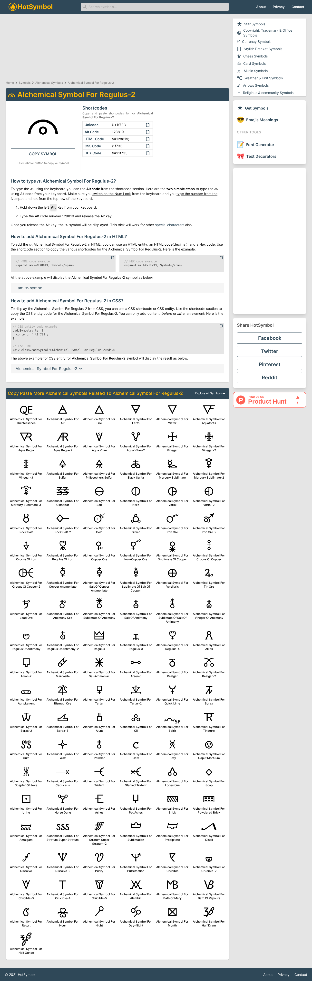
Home (10, 82)
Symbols (24, 82)
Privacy (279, 7)
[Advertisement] (269, 241)
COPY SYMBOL (43, 153)
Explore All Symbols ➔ (210, 393)
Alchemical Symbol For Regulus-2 (91, 82)
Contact (298, 7)
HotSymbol (26, 974)
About (261, 7)
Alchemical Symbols (49, 82)
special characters (169, 225)
